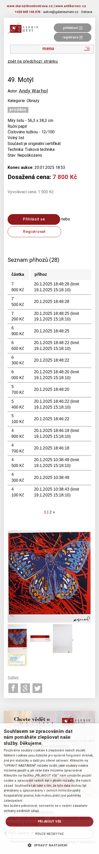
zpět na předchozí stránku (33, 61)
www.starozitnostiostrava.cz (30, 6)
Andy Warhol (33, 91)
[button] (49, 845)
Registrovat (34, 231)
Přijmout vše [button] (49, 821)
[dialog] (49, 788)
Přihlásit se (34, 219)
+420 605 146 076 (27, 12)
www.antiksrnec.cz (70, 6)
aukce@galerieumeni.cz (60, 12)
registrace (70, 37)
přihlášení (70, 28)
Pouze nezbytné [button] (49, 834)
